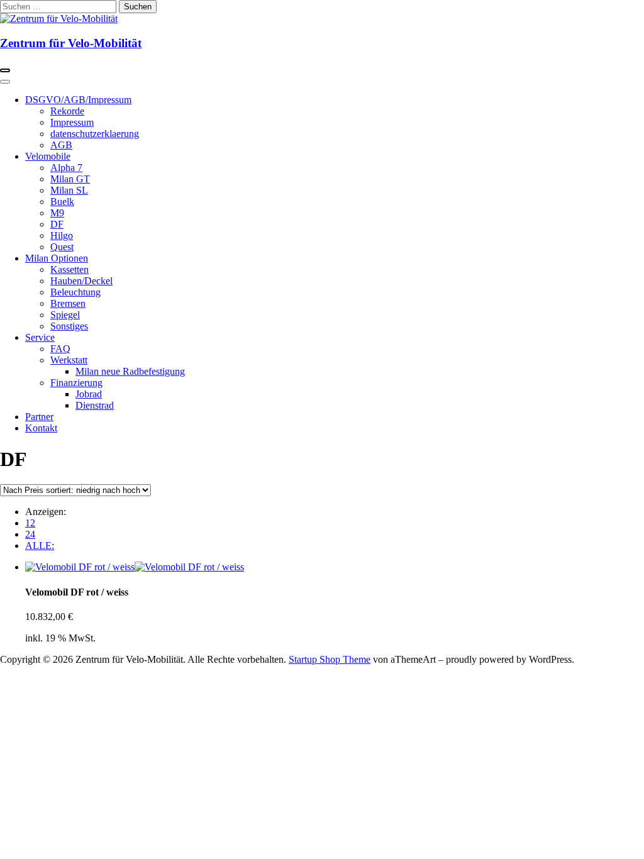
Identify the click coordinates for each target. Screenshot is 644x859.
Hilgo (61, 235)
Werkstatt (68, 360)
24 (30, 534)
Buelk (62, 201)
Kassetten (69, 269)
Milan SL (69, 190)
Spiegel (65, 314)
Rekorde (67, 111)
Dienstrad (94, 405)
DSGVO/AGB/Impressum (78, 99)
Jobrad (88, 394)
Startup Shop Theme (329, 659)
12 (30, 523)
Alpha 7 (66, 167)
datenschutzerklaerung (94, 133)
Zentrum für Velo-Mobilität (71, 43)
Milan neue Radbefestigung (130, 371)
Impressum (72, 122)
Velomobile (47, 156)
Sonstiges (69, 326)
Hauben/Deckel (81, 280)
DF (57, 224)
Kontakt (41, 428)
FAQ (60, 348)
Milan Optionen (56, 258)
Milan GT (70, 179)
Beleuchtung (75, 292)
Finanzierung (76, 382)
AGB (61, 145)
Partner (39, 416)
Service (40, 337)
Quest (62, 246)
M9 (57, 213)
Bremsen (68, 303)
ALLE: (39, 545)
